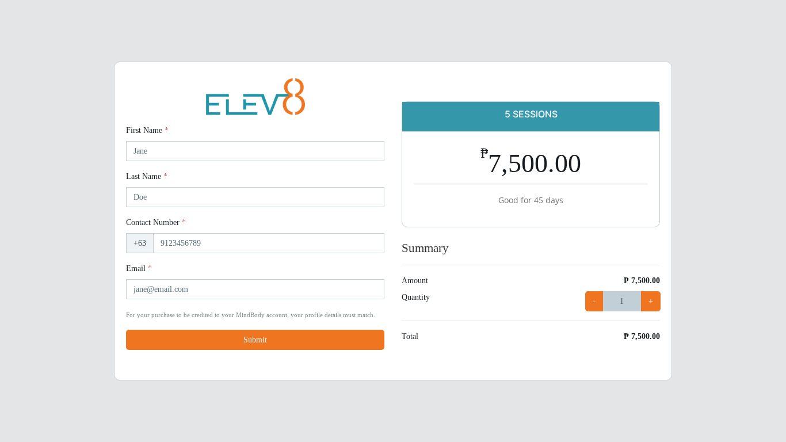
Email (139, 268)
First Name (147, 130)
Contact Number (156, 222)
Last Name (146, 176)
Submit (255, 340)
